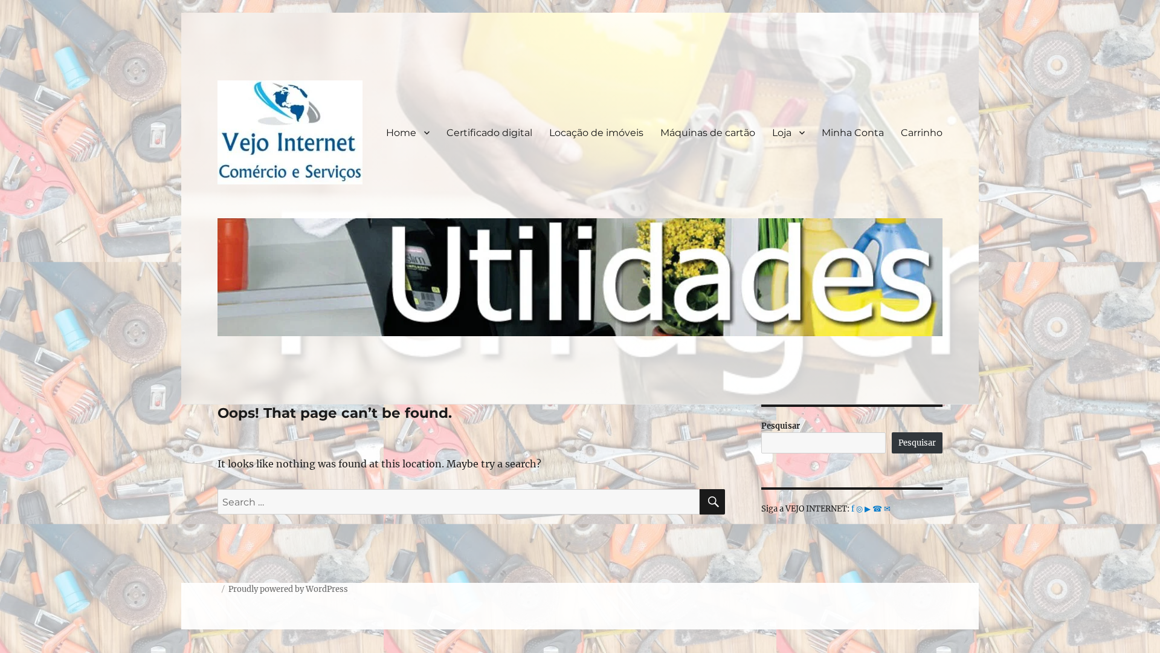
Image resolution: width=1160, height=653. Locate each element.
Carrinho (921, 132)
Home (401, 132)
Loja (781, 132)
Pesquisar (780, 426)
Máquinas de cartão (707, 132)
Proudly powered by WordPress (288, 589)
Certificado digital (489, 132)
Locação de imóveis (596, 132)
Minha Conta (853, 132)
